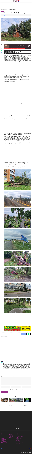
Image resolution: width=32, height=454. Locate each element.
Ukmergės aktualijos (4, 434)
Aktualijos (3, 401)
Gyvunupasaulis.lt (11, 435)
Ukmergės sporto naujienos (3, 440)
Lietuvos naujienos (4, 442)
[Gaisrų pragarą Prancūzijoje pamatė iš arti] (19, 400)
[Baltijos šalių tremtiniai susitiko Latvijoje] (12, 400)
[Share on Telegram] (6, 15)
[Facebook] (1, 448)
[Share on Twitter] (5, 15)
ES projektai (18, 433)
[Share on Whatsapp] (2, 51)
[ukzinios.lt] (16, 1)
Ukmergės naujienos (4, 433)
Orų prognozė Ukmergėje (19, 441)
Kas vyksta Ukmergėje (20, 442)
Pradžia (2, 9)
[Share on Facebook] (4, 15)
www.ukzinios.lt (18, 425)
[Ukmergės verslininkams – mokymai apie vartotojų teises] (4, 400)
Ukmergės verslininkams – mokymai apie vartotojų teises (4, 404)
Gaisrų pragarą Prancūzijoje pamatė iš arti (19, 404)
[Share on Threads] (30, 334)
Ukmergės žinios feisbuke (19, 439)
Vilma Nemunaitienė (5, 17)
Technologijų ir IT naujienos (11, 437)
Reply (30, 361)
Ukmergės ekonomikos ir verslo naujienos (4, 438)
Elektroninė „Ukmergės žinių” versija (20, 437)
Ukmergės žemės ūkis (4, 441)
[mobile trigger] (1, 0)
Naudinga (18, 443)
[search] (30, 1)
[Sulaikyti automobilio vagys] (27, 400)
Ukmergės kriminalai (4, 435)
